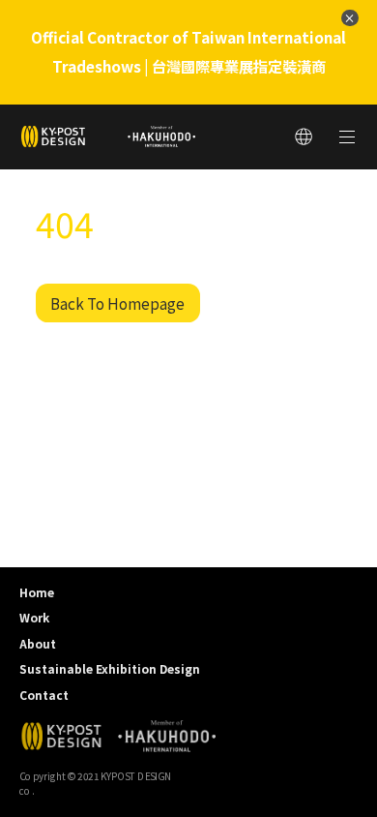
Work (34, 617)
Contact (44, 694)
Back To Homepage (117, 303)
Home (36, 592)
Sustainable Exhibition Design (109, 668)
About (37, 643)
